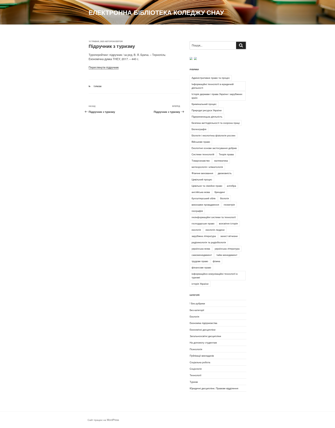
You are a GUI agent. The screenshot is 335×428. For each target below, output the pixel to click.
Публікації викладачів (202, 355)
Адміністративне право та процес (211, 77)
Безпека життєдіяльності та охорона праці (216, 123)
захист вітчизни (229, 236)
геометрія (229, 204)
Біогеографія (199, 129)
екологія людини (215, 229)
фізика (216, 261)
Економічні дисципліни (202, 329)
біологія (224, 198)
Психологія (196, 349)
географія (197, 211)
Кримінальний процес (204, 104)
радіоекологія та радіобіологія (209, 242)
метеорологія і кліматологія (207, 167)
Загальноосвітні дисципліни (205, 336)
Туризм (97, 86)
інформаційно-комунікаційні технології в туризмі (214, 275)
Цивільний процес (202, 179)
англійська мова (201, 192)
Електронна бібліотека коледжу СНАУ (156, 12)
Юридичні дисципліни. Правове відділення (214, 388)
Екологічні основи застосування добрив (214, 148)
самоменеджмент (202, 255)
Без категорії (197, 310)
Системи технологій (203, 154)
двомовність (225, 173)
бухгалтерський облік (203, 198)
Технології (195, 375)
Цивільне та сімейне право (207, 185)
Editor (119, 41)
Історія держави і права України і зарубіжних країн (217, 95)
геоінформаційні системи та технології (214, 217)
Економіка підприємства (203, 323)
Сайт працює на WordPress (103, 420)
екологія (196, 229)
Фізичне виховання (202, 173)
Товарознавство (201, 160)
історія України (200, 283)
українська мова (201, 248)
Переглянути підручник (104, 67)
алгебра (231, 185)
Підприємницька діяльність (207, 116)
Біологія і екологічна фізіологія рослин (213, 135)
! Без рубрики (197, 303)
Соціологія (196, 368)
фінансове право (201, 267)
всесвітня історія (228, 223)
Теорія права (226, 154)
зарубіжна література (204, 236)
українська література (227, 248)
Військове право (201, 141)
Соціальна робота (200, 362)
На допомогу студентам (203, 342)
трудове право (200, 261)
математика (221, 160)
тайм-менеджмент (226, 255)
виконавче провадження (205, 204)
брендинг (219, 192)
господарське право (203, 223)
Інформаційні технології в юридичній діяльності (213, 85)
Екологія (194, 316)
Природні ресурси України (207, 110)
